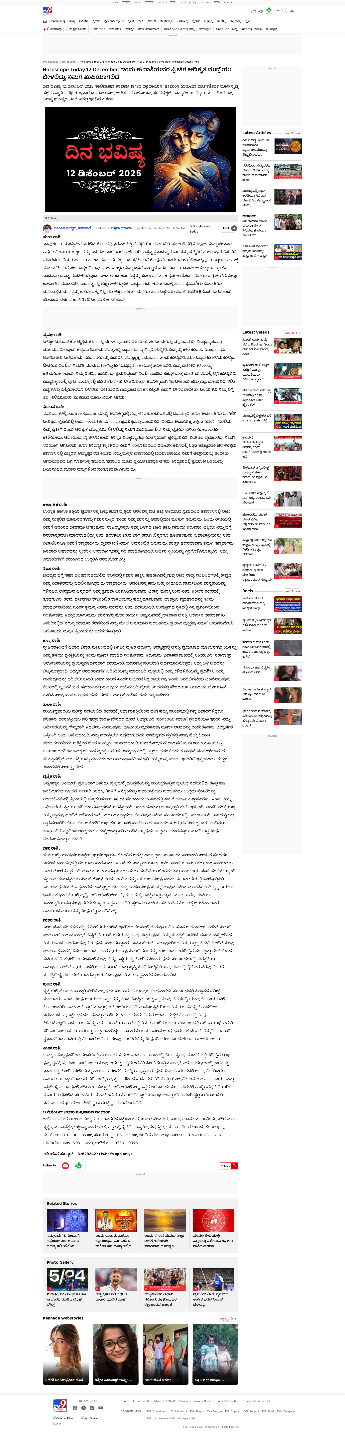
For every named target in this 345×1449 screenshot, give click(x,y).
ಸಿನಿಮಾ (83, 21)
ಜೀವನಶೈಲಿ (166, 21)
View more (291, 133)
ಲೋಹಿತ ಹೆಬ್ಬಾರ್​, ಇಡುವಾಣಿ (73, 228)
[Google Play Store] (65, 1421)
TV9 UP (151, 1418)
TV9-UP (228, 2)
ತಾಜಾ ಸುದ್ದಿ (58, 21)
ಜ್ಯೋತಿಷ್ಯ (235, 21)
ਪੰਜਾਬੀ (182, 2)
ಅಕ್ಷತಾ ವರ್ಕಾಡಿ (121, 228)
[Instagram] (92, 1408)
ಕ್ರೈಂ (247, 21)
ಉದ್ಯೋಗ (271, 29)
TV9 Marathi (179, 1411)
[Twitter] (83, 1408)
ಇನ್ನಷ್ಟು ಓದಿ (226, 1318)
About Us (144, 1401)
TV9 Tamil (268, 1411)
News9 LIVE (167, 1418)
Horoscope (68, 62)
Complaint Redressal (257, 1401)
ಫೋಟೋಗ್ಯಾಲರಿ (114, 21)
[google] (203, 228)
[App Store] (93, 1421)
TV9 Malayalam (286, 1411)
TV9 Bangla (214, 1411)
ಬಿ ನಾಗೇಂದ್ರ (54, 29)
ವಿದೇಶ (152, 21)
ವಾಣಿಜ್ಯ (221, 21)
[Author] (47, 228)
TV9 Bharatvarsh (157, 1411)
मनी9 (217, 2)
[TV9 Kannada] (47, 11)
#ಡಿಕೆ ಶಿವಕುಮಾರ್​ (148, 29)
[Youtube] (65, 1165)
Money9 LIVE (186, 1418)
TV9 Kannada (50, 62)
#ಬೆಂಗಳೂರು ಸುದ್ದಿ (226, 29)
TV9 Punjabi (251, 1411)
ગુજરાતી (161, 2)
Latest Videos (256, 333)
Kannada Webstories (63, 1318)
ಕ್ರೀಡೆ (131, 21)
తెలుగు (138, 2)
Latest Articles (256, 133)
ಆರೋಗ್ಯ (182, 21)
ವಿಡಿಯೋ (99, 29)
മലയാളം (205, 2)
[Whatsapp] (267, 10)
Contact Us (128, 1401)
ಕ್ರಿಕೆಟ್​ (96, 21)
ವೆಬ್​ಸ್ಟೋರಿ (205, 29)
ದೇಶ (141, 21)
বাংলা (172, 2)
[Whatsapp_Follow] (78, 1165)
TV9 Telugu (197, 1411)
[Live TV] (276, 11)
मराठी (149, 2)
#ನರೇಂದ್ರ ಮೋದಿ (251, 29)
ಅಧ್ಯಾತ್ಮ (208, 21)
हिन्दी (126, 2)
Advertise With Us (164, 1401)
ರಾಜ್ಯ (72, 21)
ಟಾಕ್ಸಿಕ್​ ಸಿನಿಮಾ (77, 29)
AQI (260, 11)
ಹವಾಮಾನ (115, 29)
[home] (45, 21)
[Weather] (253, 11)
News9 (115, 2)
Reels (247, 591)
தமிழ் (193, 2)
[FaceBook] (75, 1408)
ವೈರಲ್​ (196, 21)
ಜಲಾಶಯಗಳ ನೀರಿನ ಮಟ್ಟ (179, 29)
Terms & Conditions (228, 1401)
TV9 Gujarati (233, 1411)
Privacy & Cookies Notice (195, 1401)
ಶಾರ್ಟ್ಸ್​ (130, 29)
